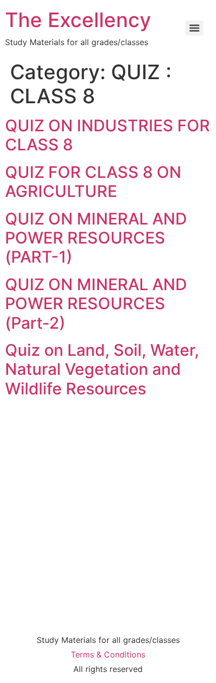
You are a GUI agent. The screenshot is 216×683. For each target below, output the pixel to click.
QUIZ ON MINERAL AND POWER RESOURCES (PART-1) (96, 238)
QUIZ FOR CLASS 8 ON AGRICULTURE (93, 181)
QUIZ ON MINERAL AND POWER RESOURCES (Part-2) (96, 304)
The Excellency (78, 20)
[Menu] (194, 28)
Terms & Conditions (108, 654)
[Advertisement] (108, 514)
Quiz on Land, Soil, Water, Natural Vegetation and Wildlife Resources (102, 369)
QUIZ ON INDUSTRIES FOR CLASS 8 (107, 135)
